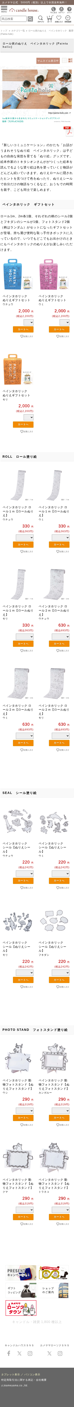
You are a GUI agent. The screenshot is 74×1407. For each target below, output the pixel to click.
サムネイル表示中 (48, 61)
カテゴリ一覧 (18, 30)
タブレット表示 (10, 1374)
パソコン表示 (32, 1374)
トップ (3, 30)
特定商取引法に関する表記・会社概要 (24, 1380)
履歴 (71, 30)
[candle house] (24, 11)
